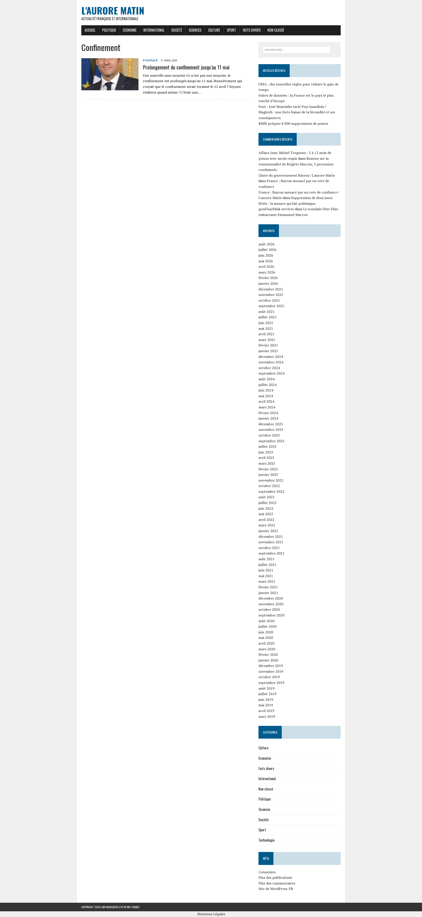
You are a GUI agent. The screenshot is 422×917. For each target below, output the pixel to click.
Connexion (267, 872)
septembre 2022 (271, 491)
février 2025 (268, 345)
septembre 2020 (271, 615)
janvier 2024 (268, 418)
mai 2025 (265, 328)
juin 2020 (265, 632)
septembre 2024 (271, 373)
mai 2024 (265, 395)
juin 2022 (265, 508)
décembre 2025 (270, 289)
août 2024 (266, 379)
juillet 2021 (267, 564)
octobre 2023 (269, 435)
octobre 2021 (269, 547)
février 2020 (268, 654)
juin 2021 (265, 570)
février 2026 (268, 277)
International (153, 30)
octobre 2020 (269, 609)
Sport (231, 30)
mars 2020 (266, 649)
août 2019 (266, 688)
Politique (109, 30)
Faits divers (252, 30)
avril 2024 (266, 401)
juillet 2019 (267, 693)
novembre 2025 (270, 294)
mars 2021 (266, 581)
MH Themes (133, 907)
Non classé (275, 30)
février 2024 (268, 412)
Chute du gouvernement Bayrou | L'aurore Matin (296, 175)
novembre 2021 (270, 542)
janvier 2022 (268, 530)
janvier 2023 (268, 474)
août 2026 (266, 244)
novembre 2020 (270, 604)
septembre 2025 (271, 305)
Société (176, 30)
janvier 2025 (268, 350)
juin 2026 (265, 255)
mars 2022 (266, 525)
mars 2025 (266, 339)
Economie (129, 30)
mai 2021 (265, 575)
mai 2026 (265, 261)
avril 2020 (266, 643)
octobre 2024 (269, 367)
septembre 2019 (271, 682)
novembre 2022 (270, 480)
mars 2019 (266, 716)
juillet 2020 (267, 626)
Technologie (266, 840)
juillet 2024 (267, 384)
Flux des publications (275, 877)
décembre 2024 (270, 356)
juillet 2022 (267, 502)
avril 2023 (266, 457)
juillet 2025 (267, 317)
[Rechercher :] (297, 49)
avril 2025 (266, 334)
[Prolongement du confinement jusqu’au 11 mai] (109, 87)
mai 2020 (265, 637)
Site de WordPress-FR (275, 888)
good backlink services (276, 209)
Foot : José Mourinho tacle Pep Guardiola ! (292, 106)
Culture (214, 30)
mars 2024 (266, 407)
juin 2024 (265, 390)
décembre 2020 (270, 598)
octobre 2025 (269, 300)
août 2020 (266, 620)
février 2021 (268, 587)
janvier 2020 (268, 660)
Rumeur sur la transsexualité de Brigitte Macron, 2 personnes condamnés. (295, 164)
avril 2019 (266, 710)
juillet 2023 (267, 446)
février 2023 (268, 469)
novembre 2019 (270, 671)
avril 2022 (266, 519)
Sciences (195, 30)
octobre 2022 (269, 485)
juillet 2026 (267, 249)
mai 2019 (265, 705)
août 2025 (266, 311)
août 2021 (266, 558)
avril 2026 (266, 266)
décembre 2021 (270, 536)
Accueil (90, 30)
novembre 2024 (270, 362)
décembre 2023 (270, 424)
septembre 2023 (271, 441)
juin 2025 (265, 322)
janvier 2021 (268, 592)
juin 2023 (265, 452)
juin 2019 (265, 699)
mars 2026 (266, 272)
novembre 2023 (270, 429)
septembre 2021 (271, 553)
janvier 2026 (268, 283)
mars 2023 (266, 463)
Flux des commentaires (276, 883)
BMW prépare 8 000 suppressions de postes (293, 123)
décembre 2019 (270, 665)
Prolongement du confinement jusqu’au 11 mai (186, 67)
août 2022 (266, 497)
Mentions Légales (211, 914)
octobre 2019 (269, 676)
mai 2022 (265, 513)
